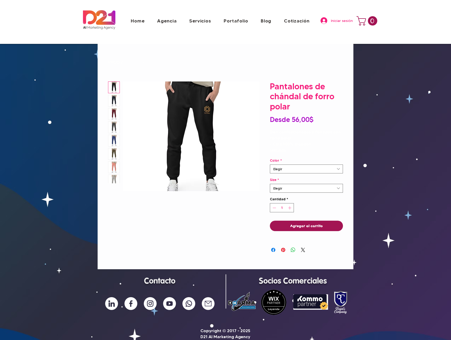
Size (274, 180)
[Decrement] (274, 207)
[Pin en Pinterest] (283, 250)
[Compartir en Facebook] (273, 250)
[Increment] (290, 207)
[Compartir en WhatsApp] (293, 250)
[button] (235, 21)
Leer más (278, 150)
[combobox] (306, 169)
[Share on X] (303, 250)
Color (276, 160)
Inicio (114, 63)
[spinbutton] (282, 207)
